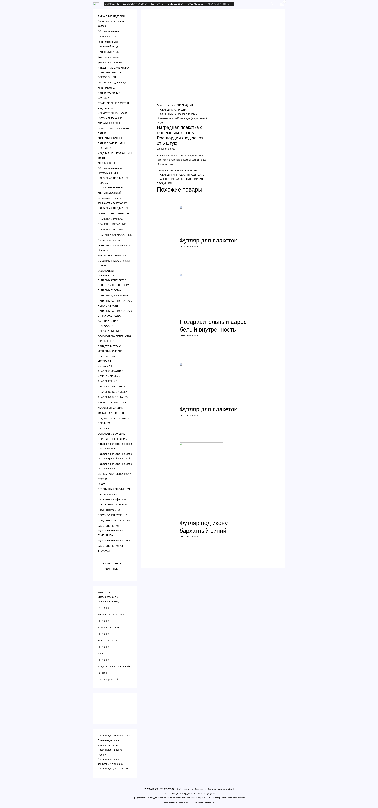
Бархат (102, 653)
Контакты (157, 4)
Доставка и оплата (135, 4)
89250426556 (151, 789)
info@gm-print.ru (218, 4)
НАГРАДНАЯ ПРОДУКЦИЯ (188, 175)
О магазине (111, 4)
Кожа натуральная (108, 640)
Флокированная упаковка (112, 614)
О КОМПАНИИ (110, 569)
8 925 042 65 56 (195, 4)
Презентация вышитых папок (114, 735)
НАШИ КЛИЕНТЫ (112, 563)
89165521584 (167, 789)
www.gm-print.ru (170, 802)
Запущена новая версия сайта (114, 666)
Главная (161, 105)
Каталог (172, 105)
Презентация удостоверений (113, 768)
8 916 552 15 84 (175, 4)
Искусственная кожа (109, 627)
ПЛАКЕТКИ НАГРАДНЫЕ (171, 179)
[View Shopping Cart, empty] (281, 4)
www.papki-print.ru (186, 802)
